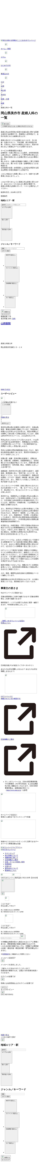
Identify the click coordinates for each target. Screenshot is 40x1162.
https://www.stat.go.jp (14, 790)
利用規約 (8, 864)
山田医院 (6, 323)
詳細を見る (5, 417)
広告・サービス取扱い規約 (15, 862)
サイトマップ (10, 853)
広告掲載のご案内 (11, 860)
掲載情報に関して (11, 857)
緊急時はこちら (10, 870)
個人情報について (11, 855)
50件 (13, 319)
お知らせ (8, 866)
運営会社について (11, 868)
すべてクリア (6, 314)
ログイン (4, 987)
